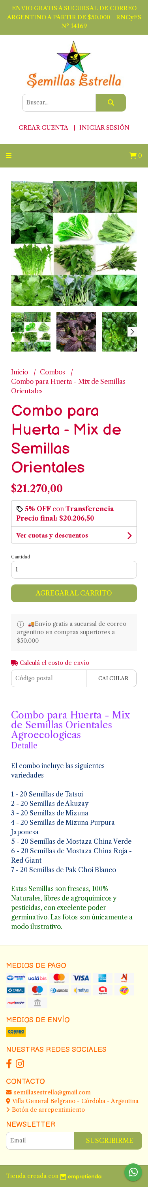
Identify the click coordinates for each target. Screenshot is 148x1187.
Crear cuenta (43, 127)
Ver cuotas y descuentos (52, 535)
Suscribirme (109, 1140)
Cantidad (20, 557)
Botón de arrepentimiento (47, 1109)
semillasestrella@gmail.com (51, 1092)
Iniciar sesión (104, 127)
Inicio (20, 372)
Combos (53, 372)
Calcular (113, 678)
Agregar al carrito (74, 593)
